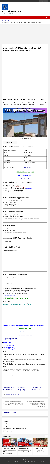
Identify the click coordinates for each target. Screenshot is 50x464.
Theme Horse (28, 461)
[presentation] (45, 436)
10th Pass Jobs (6, 440)
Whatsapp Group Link (7, 431)
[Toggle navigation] (3, 17)
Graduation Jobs (7, 46)
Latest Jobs (22, 46)
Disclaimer (5, 423)
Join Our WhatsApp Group (25, 175)
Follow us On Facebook (10, 412)
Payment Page (6, 425)
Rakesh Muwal (12, 52)
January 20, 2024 (6, 52)
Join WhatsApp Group (9, 344)
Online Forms (17, 394)
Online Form (28, 46)
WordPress (43, 461)
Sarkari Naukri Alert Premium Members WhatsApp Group (15, 428)
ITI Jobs (27, 444)
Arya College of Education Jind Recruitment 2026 (22, 389)
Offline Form (12, 445)
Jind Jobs (12, 394)
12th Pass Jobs (6, 442)
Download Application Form (11, 338)
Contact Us (5, 421)
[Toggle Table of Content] (14, 143)
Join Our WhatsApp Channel (10, 349)
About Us (5, 420)
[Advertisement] (25, 35)
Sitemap (4, 430)
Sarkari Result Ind (12, 11)
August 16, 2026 (6, 453)
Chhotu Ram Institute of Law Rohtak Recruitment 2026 (9, 450)
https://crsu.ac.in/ (28, 165)
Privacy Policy (6, 426)
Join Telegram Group (8, 345)
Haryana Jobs (15, 46)
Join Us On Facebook (8, 347)
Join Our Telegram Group (25, 178)
